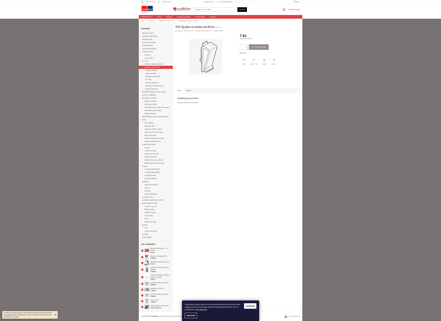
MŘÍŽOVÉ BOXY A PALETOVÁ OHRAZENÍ (155, 117)
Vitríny (147, 219)
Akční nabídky (147, 237)
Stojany (144, 166)
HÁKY (144, 120)
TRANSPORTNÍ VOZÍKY (150, 36)
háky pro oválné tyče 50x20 (154, 132)
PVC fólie (148, 79)
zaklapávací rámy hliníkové (154, 86)
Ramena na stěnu (150, 222)
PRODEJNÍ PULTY (150, 113)
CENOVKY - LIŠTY (148, 52)
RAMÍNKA (145, 182)
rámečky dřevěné (151, 70)
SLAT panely (149, 215)
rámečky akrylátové (152, 83)
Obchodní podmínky (226, 2)
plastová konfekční (151, 185)
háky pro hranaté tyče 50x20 (154, 138)
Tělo (146, 228)
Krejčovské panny (151, 231)
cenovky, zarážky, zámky (153, 129)
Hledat (242, 9)
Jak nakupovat (208, 2)
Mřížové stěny (149, 209)
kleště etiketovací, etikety (154, 160)
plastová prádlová (151, 194)
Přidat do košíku (260, 47)
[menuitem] (147, 17)
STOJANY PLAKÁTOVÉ (152, 169)
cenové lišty (149, 58)
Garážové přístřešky (149, 49)
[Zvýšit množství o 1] (248, 45)
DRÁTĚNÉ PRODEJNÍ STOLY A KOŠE (154, 92)
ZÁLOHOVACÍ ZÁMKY (149, 42)
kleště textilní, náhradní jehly (154, 163)
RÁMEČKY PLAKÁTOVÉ (152, 67)
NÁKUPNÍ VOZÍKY (147, 33)
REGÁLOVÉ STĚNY (151, 104)
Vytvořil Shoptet (294, 316)
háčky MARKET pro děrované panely (157, 107)
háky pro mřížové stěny (153, 141)
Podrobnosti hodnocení (203, 31)
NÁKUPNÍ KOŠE (147, 39)
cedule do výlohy (150, 151)
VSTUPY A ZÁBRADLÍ (149, 95)
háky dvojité (149, 123)
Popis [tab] (179, 90)
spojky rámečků (150, 73)
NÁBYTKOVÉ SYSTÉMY (149, 203)
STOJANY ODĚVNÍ (150, 178)
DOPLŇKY (145, 234)
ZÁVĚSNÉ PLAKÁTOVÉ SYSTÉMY (153, 200)
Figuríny (145, 225)
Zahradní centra (147, 197)
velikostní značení (151, 157)
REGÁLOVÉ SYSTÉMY (149, 98)
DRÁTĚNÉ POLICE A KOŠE (153, 110)
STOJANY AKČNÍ (150, 175)
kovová (147, 188)
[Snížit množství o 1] (248, 48)
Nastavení (191, 315)
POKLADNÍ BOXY (147, 45)
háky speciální (149, 126)
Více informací (201, 309)
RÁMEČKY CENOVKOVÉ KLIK (154, 64)
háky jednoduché (150, 135)
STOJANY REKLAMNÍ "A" (152, 172)
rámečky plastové (151, 89)
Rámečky (145, 61)
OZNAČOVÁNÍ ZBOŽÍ (149, 144)
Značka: (218, 31)
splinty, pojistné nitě (152, 154)
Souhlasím (250, 306)
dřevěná (147, 191)
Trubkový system (151, 206)
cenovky (147, 55)
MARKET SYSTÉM (150, 101)
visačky (147, 148)
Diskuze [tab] (188, 90)
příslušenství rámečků (152, 76)
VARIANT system (150, 212)
